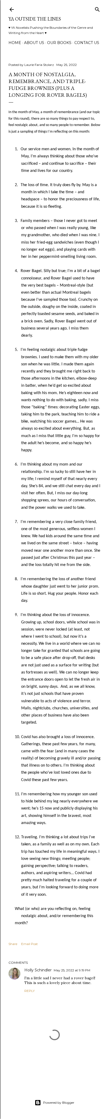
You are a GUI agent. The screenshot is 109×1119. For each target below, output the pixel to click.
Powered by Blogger (58, 1103)
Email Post (29, 944)
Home (14, 42)
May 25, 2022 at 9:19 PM (72, 970)
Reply (29, 991)
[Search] (97, 8)
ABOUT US (34, 42)
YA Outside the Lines (34, 19)
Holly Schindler (38, 970)
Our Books (59, 42)
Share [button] (12, 944)
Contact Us (86, 42)
